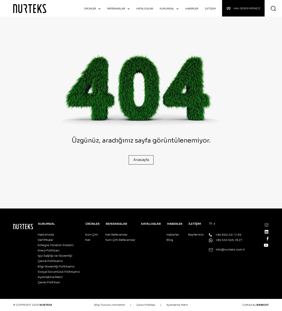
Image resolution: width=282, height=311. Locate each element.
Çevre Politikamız (50, 261)
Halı (87, 240)
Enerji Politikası (48, 250)
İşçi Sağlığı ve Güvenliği (55, 256)
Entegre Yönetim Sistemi (56, 245)
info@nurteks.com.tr (230, 249)
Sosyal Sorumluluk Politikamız (59, 272)
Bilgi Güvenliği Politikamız (56, 266)
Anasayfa (141, 159)
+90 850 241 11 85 (228, 235)
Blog (170, 240)
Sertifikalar (45, 240)
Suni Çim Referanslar (120, 240)
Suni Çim (91, 234)
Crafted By (255, 304)
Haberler (173, 234)
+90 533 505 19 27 (228, 240)
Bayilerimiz (196, 234)
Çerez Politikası (49, 282)
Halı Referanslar (116, 234)
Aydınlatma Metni (50, 277)
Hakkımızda (46, 234)
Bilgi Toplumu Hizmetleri (109, 304)
